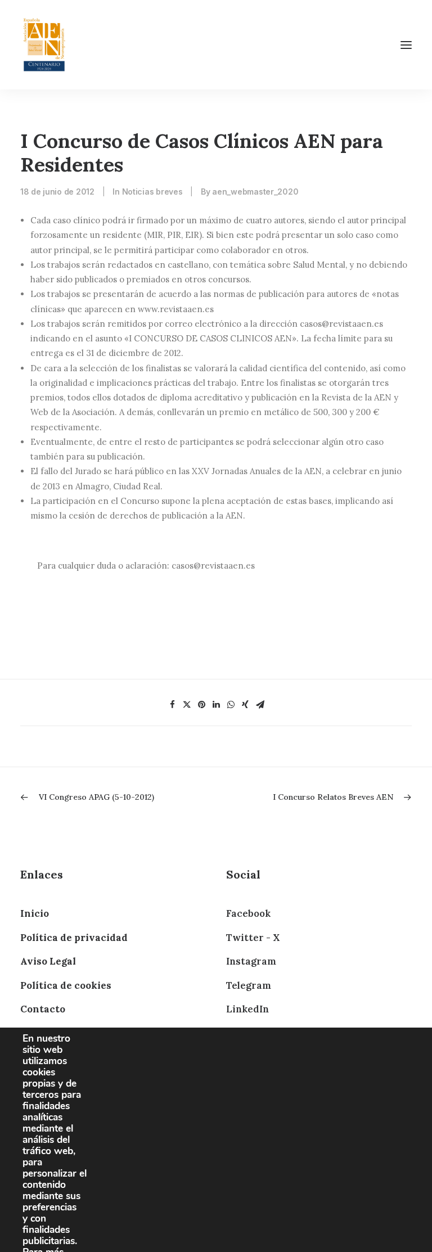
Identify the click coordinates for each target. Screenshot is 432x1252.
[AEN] (44, 44)
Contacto (42, 1009)
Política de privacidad (74, 937)
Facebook (248, 913)
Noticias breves (152, 191)
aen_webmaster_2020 (255, 191)
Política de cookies (65, 985)
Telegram (248, 985)
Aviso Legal (48, 961)
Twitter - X (253, 937)
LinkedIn (247, 1009)
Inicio (34, 913)
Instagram (251, 961)
